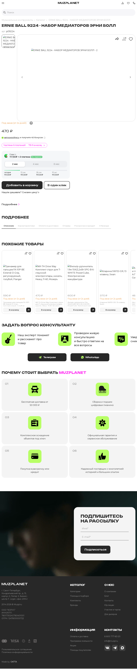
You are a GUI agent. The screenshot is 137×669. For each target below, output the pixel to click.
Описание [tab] (9, 226)
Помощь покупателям (80, 650)
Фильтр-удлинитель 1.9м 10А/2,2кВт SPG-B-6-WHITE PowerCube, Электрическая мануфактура (79, 303)
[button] (134, 3)
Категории (75, 591)
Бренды (74, 605)
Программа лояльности (81, 641)
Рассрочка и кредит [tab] (84, 226)
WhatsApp (92, 357)
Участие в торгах (112, 609)
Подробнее (9, 204)
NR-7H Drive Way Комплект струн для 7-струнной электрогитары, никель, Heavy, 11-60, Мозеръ (49, 303)
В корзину (14, 310)
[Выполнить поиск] (4, 12)
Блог (106, 596)
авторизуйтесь (11, 137)
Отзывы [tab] (66, 226)
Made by (9, 662)
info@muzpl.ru (111, 641)
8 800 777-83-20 (112, 636)
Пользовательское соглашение (17, 649)
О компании (110, 591)
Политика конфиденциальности (17, 652)
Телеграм (49, 357)
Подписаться (95, 549)
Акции (73, 645)
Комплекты (75, 600)
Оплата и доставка (79, 636)
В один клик (56, 185)
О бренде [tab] (104, 226)
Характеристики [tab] (26, 226)
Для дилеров (110, 614)
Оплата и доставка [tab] (48, 226)
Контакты (108, 600)
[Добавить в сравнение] (123, 39)
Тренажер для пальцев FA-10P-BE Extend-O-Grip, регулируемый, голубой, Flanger (16, 303)
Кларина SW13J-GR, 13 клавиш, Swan (112, 303)
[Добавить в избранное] (129, 39)
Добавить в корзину (22, 185)
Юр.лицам (109, 605)
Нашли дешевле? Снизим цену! (19, 192)
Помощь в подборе (79, 596)
